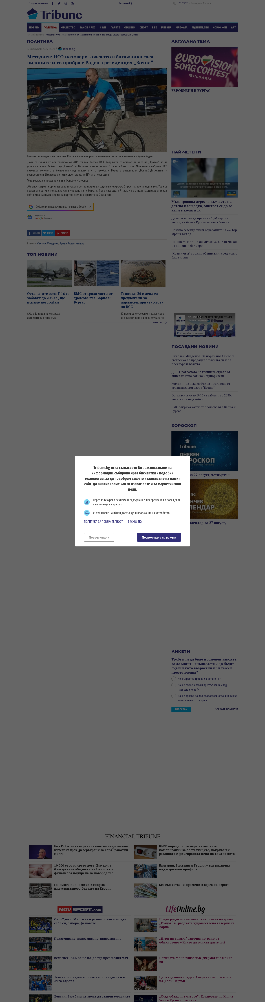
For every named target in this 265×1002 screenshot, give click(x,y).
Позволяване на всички (159, 537)
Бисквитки (135, 521)
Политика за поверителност (103, 521)
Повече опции (99, 537)
